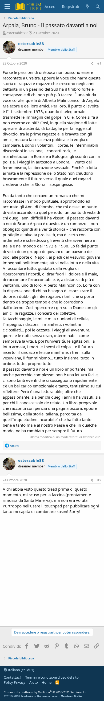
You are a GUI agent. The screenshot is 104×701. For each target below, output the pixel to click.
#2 (99, 480)
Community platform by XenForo (46, 692)
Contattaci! (12, 677)
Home (46, 682)
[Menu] (7, 6)
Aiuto (33, 682)
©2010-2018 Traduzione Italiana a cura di (43, 696)
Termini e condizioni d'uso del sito (52, 677)
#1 (99, 63)
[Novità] (87, 6)
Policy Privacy (14, 682)
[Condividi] (92, 64)
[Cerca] (98, 6)
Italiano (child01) (20, 669)
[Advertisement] (52, 569)
